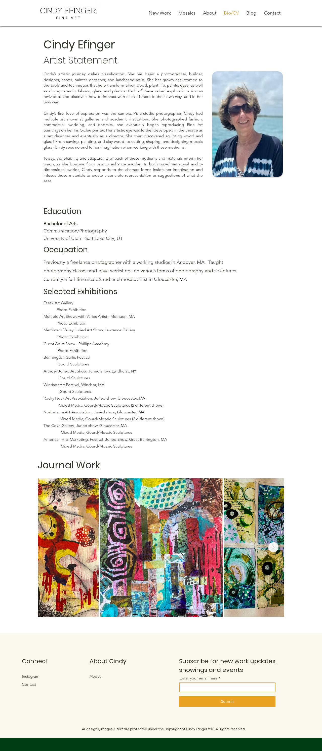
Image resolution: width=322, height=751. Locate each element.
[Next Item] (273, 547)
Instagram (30, 676)
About (95, 676)
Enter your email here (199, 678)
